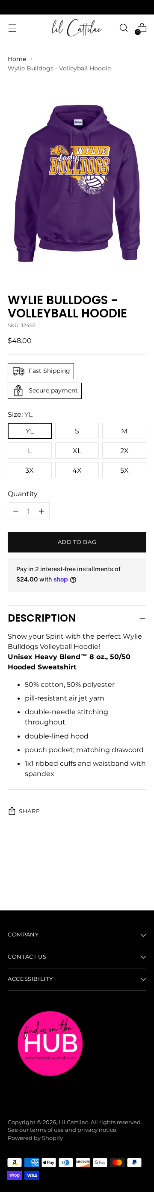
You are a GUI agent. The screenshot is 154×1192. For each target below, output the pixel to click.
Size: (20, 414)
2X (124, 450)
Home (17, 59)
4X (77, 470)
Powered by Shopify (35, 1138)
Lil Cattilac (73, 1122)
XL (77, 450)
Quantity (23, 493)
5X (124, 470)
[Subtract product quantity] (41, 511)
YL (30, 431)
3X (29, 470)
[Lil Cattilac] (77, 28)
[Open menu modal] (12, 28)
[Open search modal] (123, 28)
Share (29, 811)
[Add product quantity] (16, 511)
